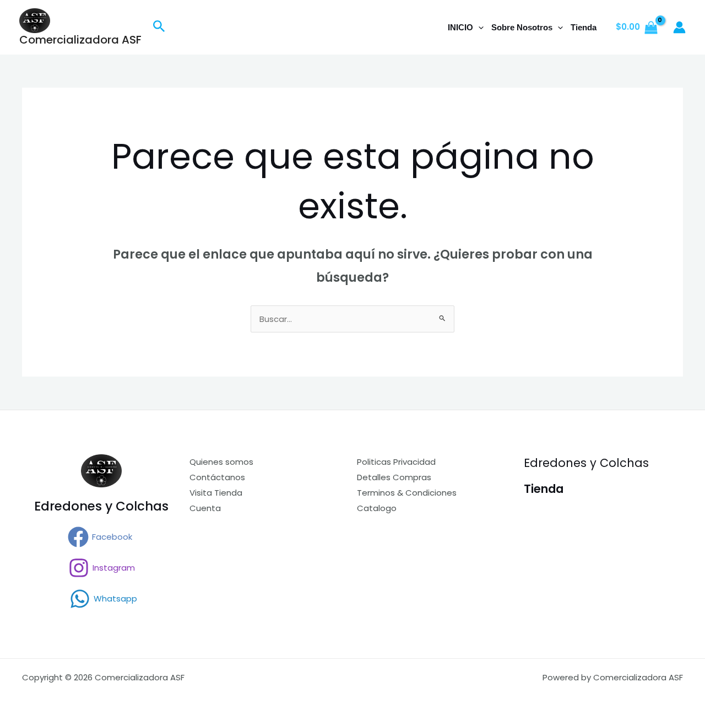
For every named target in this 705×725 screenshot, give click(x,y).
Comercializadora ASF (80, 39)
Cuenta (205, 508)
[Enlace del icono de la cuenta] (679, 27)
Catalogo (377, 508)
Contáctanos (217, 477)
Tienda (583, 27)
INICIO (460, 27)
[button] (159, 27)
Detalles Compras (394, 477)
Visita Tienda (215, 492)
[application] (478, 27)
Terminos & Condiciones (407, 492)
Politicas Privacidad (396, 462)
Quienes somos (221, 462)
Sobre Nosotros (521, 27)
